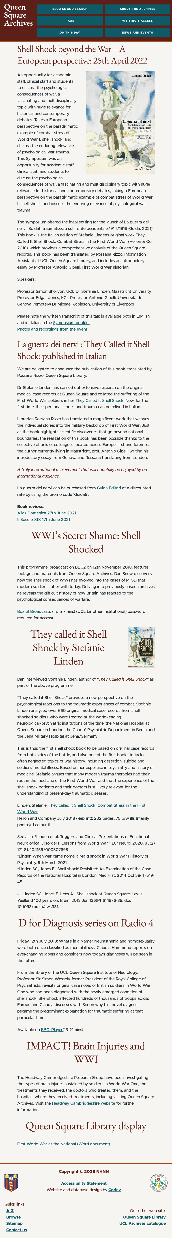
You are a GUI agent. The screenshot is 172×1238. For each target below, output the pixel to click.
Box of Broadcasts (34, 612)
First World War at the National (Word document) (63, 1144)
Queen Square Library (125, 1218)
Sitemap (14, 1224)
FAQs (70, 20)
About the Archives (138, 9)
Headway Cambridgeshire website (83, 1104)
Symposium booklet (71, 323)
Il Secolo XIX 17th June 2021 (43, 520)
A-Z (10, 1211)
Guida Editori (109, 488)
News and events (137, 32)
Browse (13, 1217)
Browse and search (70, 9)
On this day (70, 32)
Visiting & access (137, 20)
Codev (114, 1190)
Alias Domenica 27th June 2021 (46, 513)
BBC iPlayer (52, 1030)
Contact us (16, 1230)
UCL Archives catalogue (125, 1224)
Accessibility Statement (84, 1184)
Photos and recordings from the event (52, 329)
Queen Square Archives (18, 15)
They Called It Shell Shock (99, 401)
